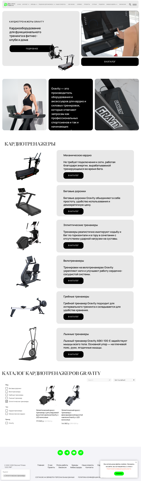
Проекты (51, 467)
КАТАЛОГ (25, 4)
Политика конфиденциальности (92, 477)
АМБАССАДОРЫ (111, 4)
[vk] (60, 452)
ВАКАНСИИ (123, 4)
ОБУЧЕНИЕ (71, 4)
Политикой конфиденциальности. (119, 469)
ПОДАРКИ (102, 4)
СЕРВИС (79, 4)
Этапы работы (62, 465)
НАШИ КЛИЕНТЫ (61, 4)
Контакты (89, 467)
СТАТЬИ (94, 4)
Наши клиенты (88, 465)
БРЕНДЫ (33, 4)
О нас (50, 465)
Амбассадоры (76, 467)
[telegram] (67, 452)
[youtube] (74, 452)
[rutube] (80, 452)
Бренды (75, 465)
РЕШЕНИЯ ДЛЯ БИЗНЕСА (46, 4)
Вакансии (63, 467)
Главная (40, 465)
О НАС (19, 4)
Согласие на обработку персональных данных (54, 477)
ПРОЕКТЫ (87, 4)
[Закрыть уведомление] (136, 462)
